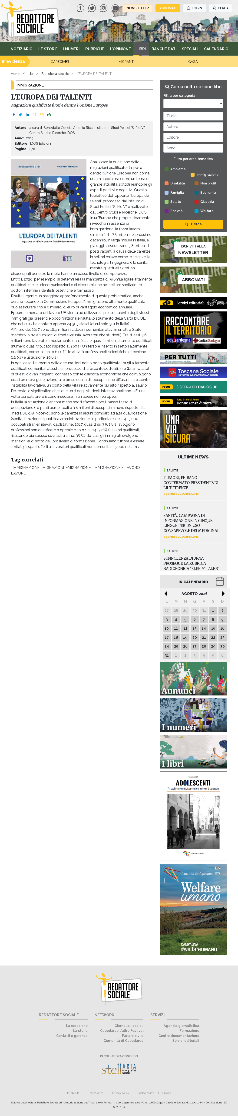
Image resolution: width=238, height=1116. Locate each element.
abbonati (167, 8)
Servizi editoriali (185, 1040)
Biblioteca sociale (55, 74)
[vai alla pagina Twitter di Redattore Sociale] (92, 8)
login (196, 8)
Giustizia (207, 202)
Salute (175, 202)
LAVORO (18, 473)
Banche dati (164, 49)
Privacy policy (120, 1093)
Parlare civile (132, 1036)
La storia (80, 1030)
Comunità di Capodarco (123, 1040)
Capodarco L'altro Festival (121, 1030)
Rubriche (94, 49)
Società (176, 211)
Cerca (196, 224)
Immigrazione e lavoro (116, 467)
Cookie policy (146, 1093)
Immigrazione (207, 175)
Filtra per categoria (179, 95)
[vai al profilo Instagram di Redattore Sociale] (104, 8)
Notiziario (22, 49)
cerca (222, 8)
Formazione (189, 1030)
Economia (208, 192)
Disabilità (177, 183)
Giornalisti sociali (129, 1026)
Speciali (190, 49)
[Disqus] (82, 542)
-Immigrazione (25, 467)
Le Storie (48, 49)
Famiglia (177, 192)
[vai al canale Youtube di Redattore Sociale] (116, 8)
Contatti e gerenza (72, 1036)
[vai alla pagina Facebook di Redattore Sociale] (81, 8)
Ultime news (193, 456)
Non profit (208, 183)
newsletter (137, 8)
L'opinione (120, 49)
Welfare (207, 211)
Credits (166, 1093)
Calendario (216, 49)
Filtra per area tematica (193, 159)
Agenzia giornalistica (181, 1026)
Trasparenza (95, 1093)
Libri (141, 49)
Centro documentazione (179, 1036)
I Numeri (71, 49)
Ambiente (178, 169)
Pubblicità (73, 1093)
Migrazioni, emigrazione (66, 467)
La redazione (77, 1026)
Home (15, 74)
